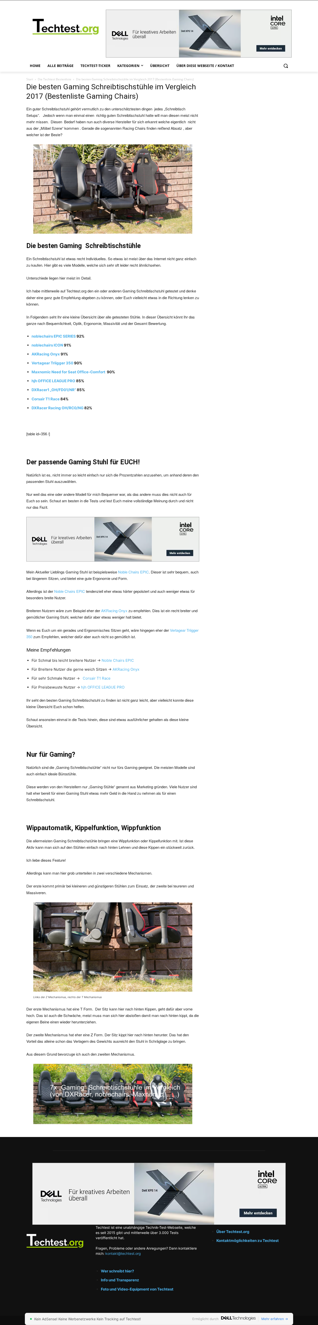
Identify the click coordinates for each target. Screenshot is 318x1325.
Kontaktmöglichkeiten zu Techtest (247, 1240)
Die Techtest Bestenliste (54, 79)
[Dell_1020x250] (159, 1194)
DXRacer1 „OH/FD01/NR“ (54, 389)
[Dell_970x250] (199, 34)
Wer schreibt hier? (117, 1271)
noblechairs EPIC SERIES (54, 336)
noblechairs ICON (47, 345)
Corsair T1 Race (46, 399)
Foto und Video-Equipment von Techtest (137, 1289)
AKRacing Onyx (46, 354)
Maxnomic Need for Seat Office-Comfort (69, 372)
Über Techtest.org (232, 1231)
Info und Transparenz (120, 1280)
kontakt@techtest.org (123, 1253)
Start (29, 79)
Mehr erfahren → (274, 1319)
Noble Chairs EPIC (133, 571)
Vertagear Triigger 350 (52, 363)
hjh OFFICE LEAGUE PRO (53, 381)
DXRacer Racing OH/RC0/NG (57, 408)
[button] (286, 66)
